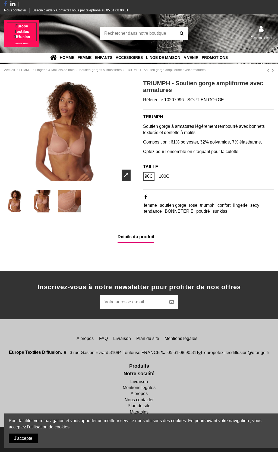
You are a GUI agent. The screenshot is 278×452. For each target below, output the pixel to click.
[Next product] (272, 70)
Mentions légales (181, 338)
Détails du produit (136, 236)
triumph (207, 205)
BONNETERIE (179, 211)
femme (150, 205)
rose (193, 205)
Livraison (122, 338)
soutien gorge (173, 205)
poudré (203, 211)
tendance (153, 211)
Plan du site (147, 338)
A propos (85, 338)
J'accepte (23, 438)
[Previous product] (269, 70)
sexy (254, 205)
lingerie (240, 205)
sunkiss (220, 211)
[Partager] (145, 197)
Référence (153, 99)
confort (223, 205)
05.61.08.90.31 (182, 352)
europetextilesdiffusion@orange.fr (236, 352)
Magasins (139, 412)
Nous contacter (15, 10)
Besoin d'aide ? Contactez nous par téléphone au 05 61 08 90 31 (80, 10)
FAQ (103, 338)
